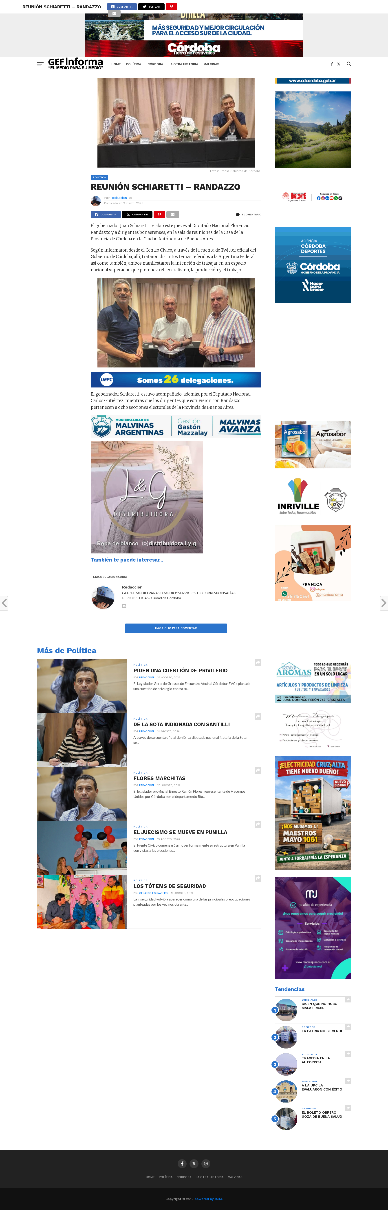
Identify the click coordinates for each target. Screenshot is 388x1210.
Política (133, 64)
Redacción (119, 197)
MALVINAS (211, 64)
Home (116, 64)
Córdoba (155, 64)
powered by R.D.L (209, 1199)
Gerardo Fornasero (153, 893)
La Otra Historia (183, 64)
